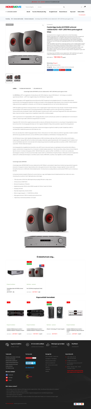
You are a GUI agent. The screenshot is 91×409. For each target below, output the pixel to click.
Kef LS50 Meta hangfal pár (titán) (34, 288)
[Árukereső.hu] (30, 367)
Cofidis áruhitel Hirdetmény (12, 362)
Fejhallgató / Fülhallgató (51, 358)
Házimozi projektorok (50, 363)
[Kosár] (84, 7)
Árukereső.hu (28, 371)
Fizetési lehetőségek (10, 359)
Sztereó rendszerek (29, 19)
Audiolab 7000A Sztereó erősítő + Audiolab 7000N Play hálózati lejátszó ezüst (75, 330)
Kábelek (47, 371)
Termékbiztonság (10, 368)
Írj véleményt (50, 24)
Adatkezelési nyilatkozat (11, 360)
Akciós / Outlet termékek (58, 67)
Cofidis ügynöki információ (12, 364)
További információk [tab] (25, 88)
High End (47, 367)
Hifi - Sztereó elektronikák (17, 19)
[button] (43, 25)
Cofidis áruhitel (9, 366)
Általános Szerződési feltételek (13, 357)
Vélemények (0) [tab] (37, 88)
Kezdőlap (8, 19)
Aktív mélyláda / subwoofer (52, 356)
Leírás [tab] (14, 88)
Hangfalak (48, 369)
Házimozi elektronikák (51, 360)
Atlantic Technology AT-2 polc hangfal (55, 329)
